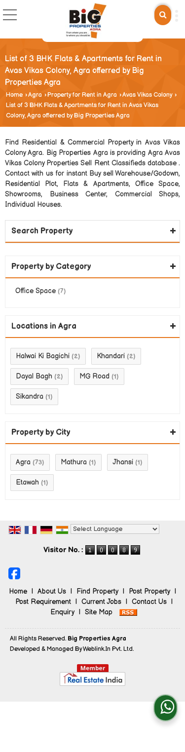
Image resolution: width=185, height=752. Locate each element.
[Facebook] (14, 573)
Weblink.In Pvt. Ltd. (108, 649)
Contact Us (149, 602)
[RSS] (128, 612)
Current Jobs (101, 602)
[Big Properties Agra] (86, 20)
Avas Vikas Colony (147, 95)
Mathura (74, 462)
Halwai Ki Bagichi (43, 356)
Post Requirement (43, 602)
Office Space (35, 291)
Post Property (149, 591)
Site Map (98, 612)
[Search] (162, 15)
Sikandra (29, 396)
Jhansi (122, 462)
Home (14, 95)
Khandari (111, 356)
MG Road (94, 376)
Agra (35, 95)
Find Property (97, 591)
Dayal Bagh (34, 376)
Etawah (27, 482)
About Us (51, 591)
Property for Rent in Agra (82, 95)
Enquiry (62, 612)
